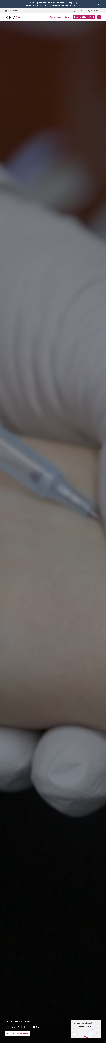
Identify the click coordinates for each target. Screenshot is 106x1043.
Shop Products (13, 11)
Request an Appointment (60, 17)
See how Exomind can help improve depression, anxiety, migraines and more (52, 5)
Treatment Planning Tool (84, 17)
